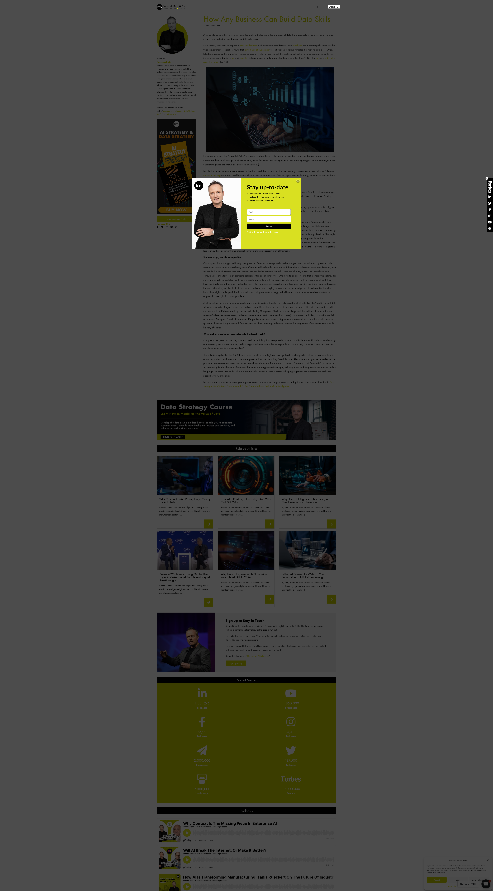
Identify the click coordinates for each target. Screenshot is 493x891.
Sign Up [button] (269, 226)
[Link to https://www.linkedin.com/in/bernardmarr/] (490, 197)
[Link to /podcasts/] (490, 228)
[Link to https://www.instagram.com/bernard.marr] (490, 216)
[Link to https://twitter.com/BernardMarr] (490, 203)
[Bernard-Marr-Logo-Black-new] (171, 5)
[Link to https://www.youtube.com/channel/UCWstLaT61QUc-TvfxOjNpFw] (490, 222)
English (332, 7)
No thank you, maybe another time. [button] (262, 232)
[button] (298, 181)
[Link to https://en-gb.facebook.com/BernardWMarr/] (490, 209)
